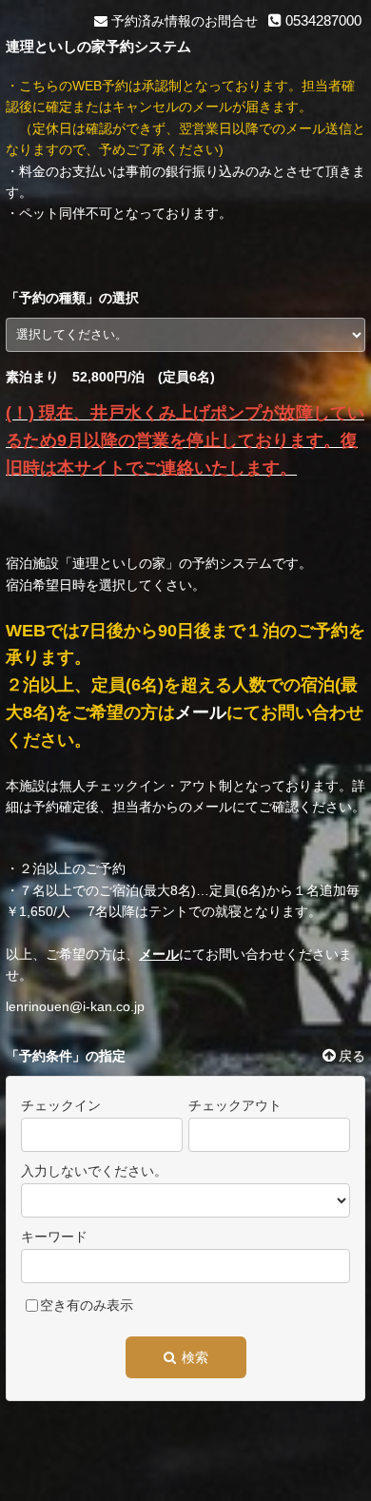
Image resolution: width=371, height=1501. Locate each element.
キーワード (54, 1236)
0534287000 (321, 20)
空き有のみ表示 (86, 1305)
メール (200, 712)
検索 (193, 1357)
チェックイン (61, 1105)
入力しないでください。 (94, 1171)
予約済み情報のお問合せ (182, 21)
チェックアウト (235, 1105)
